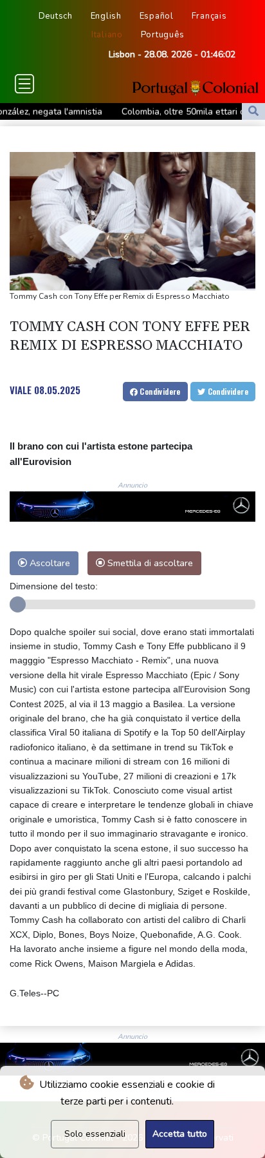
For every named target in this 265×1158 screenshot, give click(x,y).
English (106, 16)
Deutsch (56, 16)
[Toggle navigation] (24, 84)
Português (163, 35)
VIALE (21, 390)
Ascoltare (48, 562)
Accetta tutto (179, 1134)
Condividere (159, 391)
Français (209, 16)
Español (157, 16)
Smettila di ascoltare (149, 562)
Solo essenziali (94, 1134)
